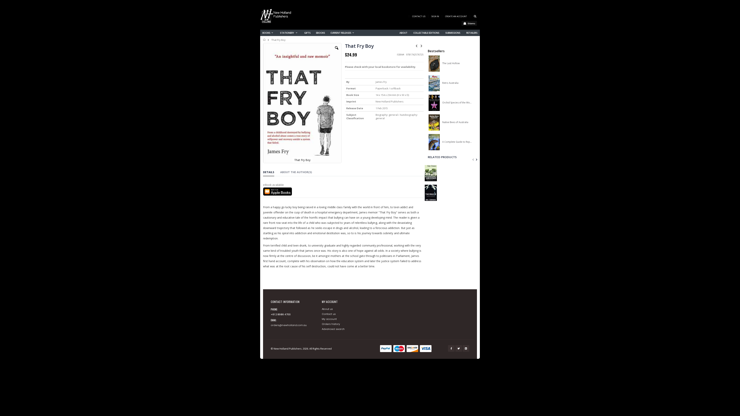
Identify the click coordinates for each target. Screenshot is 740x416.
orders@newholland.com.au (289, 325)
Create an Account (456, 16)
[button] (336, 51)
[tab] (271, 172)
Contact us (329, 314)
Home (264, 39)
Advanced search (333, 329)
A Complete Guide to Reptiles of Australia (457, 141)
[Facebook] (451, 348)
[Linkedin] (466, 348)
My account (329, 319)
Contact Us (418, 16)
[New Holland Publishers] (276, 16)
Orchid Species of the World (457, 102)
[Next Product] (421, 45)
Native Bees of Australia (455, 122)
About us (327, 309)
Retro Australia (450, 83)
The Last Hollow (451, 63)
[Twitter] (458, 348)
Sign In (435, 16)
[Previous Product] (417, 45)
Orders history (331, 324)
